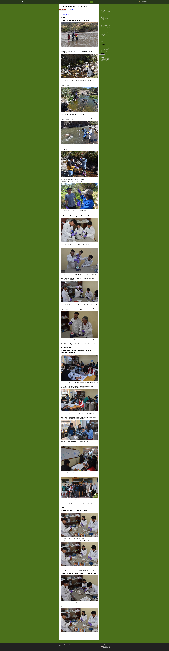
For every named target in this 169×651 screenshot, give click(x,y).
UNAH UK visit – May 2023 (105, 51)
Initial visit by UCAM (104, 60)
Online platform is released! (105, 58)
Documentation (79, 1)
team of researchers (63, 645)
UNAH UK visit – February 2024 (105, 48)
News (91, 1)
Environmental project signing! (105, 59)
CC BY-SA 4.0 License (62, 649)
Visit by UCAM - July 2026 (105, 10)
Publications (86, 1)
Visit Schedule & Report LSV (66, 14)
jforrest (73, 9)
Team (95, 1)
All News (102, 5)
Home (73, 1)
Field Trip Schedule (64, 11)
